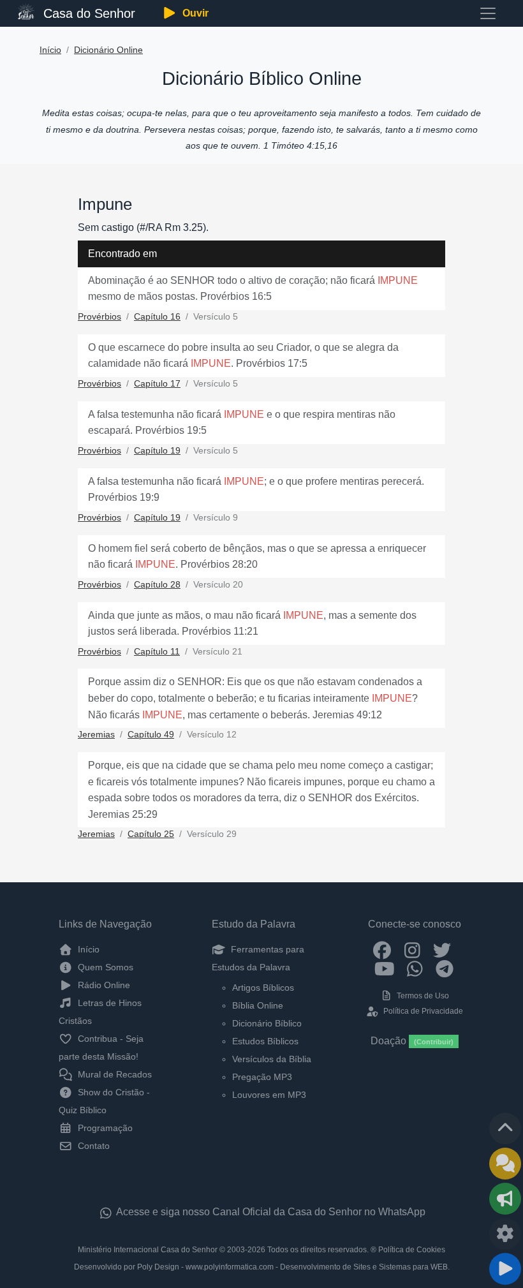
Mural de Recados (113, 1074)
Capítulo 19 (157, 450)
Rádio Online (102, 985)
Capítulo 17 (157, 384)
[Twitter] (442, 949)
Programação (104, 1128)
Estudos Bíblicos (265, 1041)
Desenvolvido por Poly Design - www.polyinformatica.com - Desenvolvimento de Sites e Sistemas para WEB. (262, 1266)
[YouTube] (385, 968)
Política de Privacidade (421, 1011)
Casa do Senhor (87, 13)
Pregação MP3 (262, 1077)
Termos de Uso (422, 995)
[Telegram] (445, 968)
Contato (92, 1146)
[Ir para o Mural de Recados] (505, 1164)
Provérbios (99, 317)
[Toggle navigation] (488, 13)
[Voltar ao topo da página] (505, 1128)
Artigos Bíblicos (263, 987)
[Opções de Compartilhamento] (505, 1199)
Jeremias (96, 734)
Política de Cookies (411, 1249)
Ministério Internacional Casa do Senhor (147, 1249)
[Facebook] (382, 949)
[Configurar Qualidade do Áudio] (505, 1234)
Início (50, 50)
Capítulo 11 (157, 651)
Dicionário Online (108, 50)
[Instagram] (412, 949)
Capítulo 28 (157, 584)
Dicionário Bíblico (267, 1023)
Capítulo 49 (151, 734)
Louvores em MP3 (269, 1095)
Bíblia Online (257, 1005)
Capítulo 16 (157, 317)
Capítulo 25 (151, 834)
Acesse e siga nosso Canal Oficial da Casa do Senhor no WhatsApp (269, 1211)
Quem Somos (104, 967)
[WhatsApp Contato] (415, 968)
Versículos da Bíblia (271, 1059)
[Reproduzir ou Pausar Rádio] (505, 1269)
